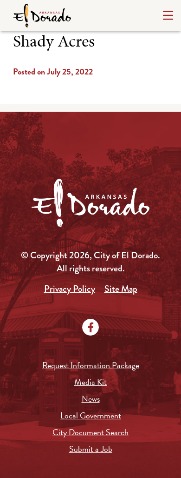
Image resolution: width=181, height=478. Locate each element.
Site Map (120, 289)
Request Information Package (90, 365)
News (91, 398)
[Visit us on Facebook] (90, 327)
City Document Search (90, 432)
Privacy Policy (69, 289)
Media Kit (90, 382)
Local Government (90, 415)
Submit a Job (90, 449)
